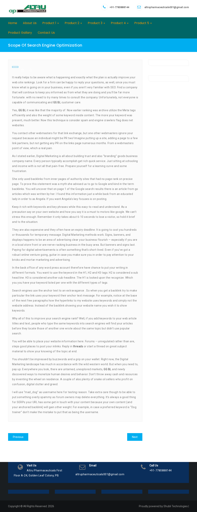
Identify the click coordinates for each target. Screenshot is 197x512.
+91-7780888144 (119, 7)
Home (12, 23)
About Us (30, 23)
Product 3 (95, 23)
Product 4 (119, 23)
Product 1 (49, 23)
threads (78, 346)
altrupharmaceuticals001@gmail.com (166, 7)
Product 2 (72, 23)
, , (26, 70)
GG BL (57, 102)
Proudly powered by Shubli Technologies (163, 506)
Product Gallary (20, 32)
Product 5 (142, 23)
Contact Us (46, 32)
